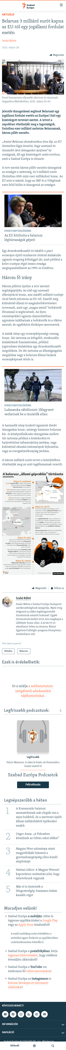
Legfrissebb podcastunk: (26, 710)
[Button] (57, 55)
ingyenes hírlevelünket (23, 955)
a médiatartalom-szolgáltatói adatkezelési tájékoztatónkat (34, 691)
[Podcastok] (34, 1045)
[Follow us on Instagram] (21, 1014)
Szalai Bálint (9, 40)
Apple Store (26, 924)
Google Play (50, 920)
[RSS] (29, 1014)
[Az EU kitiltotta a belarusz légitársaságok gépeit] (33, 211)
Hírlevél (14, 1045)
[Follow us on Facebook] (13, 1014)
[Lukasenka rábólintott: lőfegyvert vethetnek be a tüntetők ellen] (33, 385)
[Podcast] (36, 1014)
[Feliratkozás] (44, 1014)
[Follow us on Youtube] (5, 1014)
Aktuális (8, 14)
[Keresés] (53, 1045)
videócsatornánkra (38, 971)
